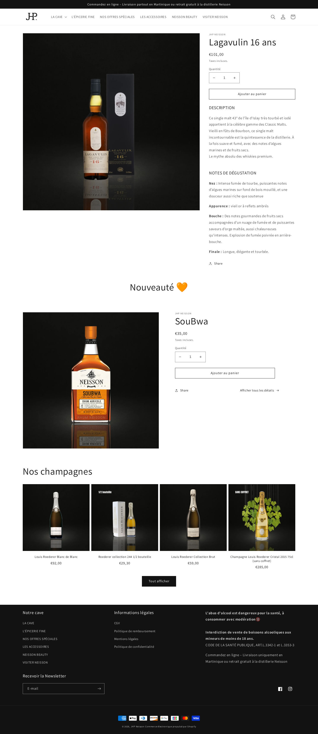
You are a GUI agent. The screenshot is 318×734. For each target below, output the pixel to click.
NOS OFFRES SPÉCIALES (40, 639)
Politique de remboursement (135, 631)
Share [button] (218, 263)
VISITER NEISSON (35, 662)
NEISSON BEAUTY (35, 655)
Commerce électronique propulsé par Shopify (170, 726)
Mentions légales (126, 639)
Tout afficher (159, 581)
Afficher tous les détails (257, 390)
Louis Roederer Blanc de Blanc (56, 557)
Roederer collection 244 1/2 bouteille (124, 557)
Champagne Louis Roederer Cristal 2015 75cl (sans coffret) (261, 559)
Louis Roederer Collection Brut (193, 557)
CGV (117, 623)
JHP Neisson (138, 726)
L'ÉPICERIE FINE (34, 631)
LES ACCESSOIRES (36, 647)
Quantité (214, 69)
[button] (58, 17)
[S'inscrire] (99, 688)
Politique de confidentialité (134, 647)
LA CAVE (28, 623)
